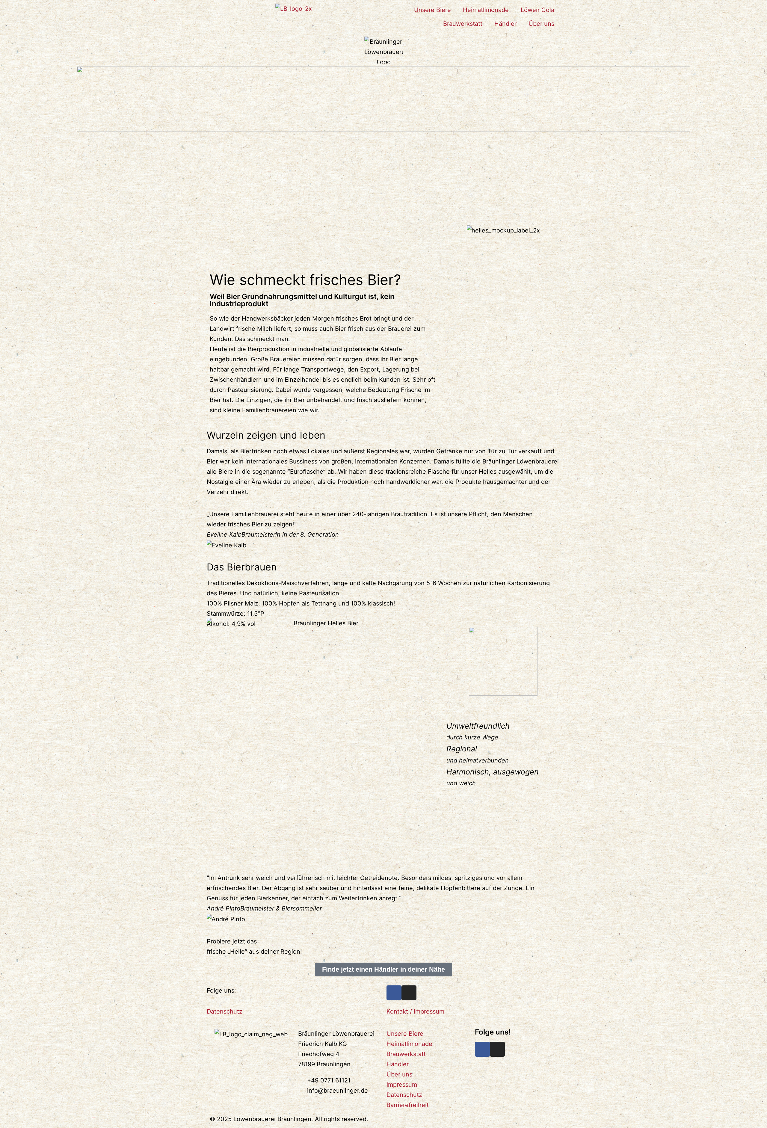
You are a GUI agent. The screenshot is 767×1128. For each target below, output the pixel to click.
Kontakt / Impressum (415, 1011)
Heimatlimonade (486, 9)
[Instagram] (408, 992)
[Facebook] (393, 992)
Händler (505, 23)
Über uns (541, 23)
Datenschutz (224, 1011)
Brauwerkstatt (462, 23)
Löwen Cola (537, 9)
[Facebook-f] (482, 1049)
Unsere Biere (432, 9)
